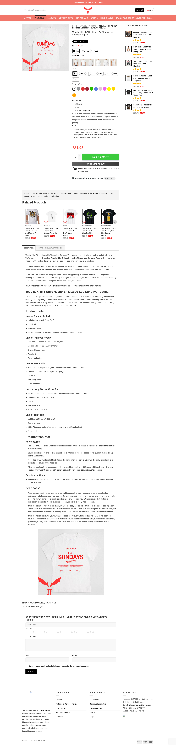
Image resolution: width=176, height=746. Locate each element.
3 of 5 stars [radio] (52, 632)
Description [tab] (29, 248)
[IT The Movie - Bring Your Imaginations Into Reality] (88, 10)
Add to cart (100, 157)
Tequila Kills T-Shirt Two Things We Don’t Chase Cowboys (70, 232)
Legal (92, 717)
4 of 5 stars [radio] (66, 632)
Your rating (30, 628)
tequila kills (109, 178)
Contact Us (94, 700)
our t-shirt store (49, 286)
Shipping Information (98, 704)
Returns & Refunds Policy (66, 704)
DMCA (92, 712)
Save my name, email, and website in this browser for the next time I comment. (59, 666)
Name (28, 655)
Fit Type (75, 46)
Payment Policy (96, 708)
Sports (94, 18)
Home (74, 26)
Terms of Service (63, 712)
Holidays (51, 18)
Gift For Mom (82, 18)
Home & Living (106, 18)
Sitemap (59, 717)
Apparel (28, 18)
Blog (149, 18)
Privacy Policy (61, 708)
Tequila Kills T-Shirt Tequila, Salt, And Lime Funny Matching (108, 232)
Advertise (140, 18)
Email (75, 655)
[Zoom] (25, 68)
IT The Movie (44, 710)
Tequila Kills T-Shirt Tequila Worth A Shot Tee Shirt (89, 231)
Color (74, 84)
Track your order (125, 18)
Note (74, 126)
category (100, 193)
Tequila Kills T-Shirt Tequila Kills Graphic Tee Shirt (51, 231)
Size (74, 68)
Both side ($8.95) (83, 110)
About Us (59, 700)
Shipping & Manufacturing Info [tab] (50, 248)
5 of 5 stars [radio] (82, 632)
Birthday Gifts (66, 18)
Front (79, 104)
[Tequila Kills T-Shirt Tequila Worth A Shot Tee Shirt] (89, 216)
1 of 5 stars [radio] (28, 632)
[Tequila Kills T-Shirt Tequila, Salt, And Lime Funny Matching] (109, 216)
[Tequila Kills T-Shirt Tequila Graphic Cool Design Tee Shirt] (32, 216)
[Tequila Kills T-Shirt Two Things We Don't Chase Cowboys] (70, 216)
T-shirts (92, 26)
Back (79, 107)
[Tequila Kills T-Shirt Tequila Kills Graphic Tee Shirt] (51, 216)
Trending (39, 18)
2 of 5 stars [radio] (39, 632)
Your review (30, 637)
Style (75, 55)
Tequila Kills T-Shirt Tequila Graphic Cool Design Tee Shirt (32, 232)
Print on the (77, 100)
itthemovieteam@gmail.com (140, 705)
